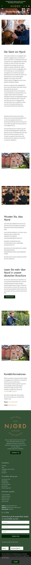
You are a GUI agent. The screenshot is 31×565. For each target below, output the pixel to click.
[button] (28, 6)
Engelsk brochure (6, 498)
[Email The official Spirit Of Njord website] (2, 513)
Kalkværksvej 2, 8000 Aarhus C (14, 507)
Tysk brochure (5, 501)
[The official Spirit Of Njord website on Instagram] (6, 513)
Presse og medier (6, 494)
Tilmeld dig (15, 536)
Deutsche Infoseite (6, 496)
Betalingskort (5, 481)
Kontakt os (4, 472)
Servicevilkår (5, 486)
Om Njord (4, 465)
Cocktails (4, 471)
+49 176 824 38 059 (12, 402)
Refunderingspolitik (6, 488)
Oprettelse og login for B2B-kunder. (10, 542)
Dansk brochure (5, 499)
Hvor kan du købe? (6, 484)
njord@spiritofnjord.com (11, 505)
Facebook (6, 391)
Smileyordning (5, 482)
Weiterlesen (9, 297)
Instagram (14, 391)
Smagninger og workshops (8, 469)
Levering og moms (6, 479)
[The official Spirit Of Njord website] (15, 6)
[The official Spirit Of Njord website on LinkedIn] (8, 513)
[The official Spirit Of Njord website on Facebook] (4, 513)
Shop (3, 467)
